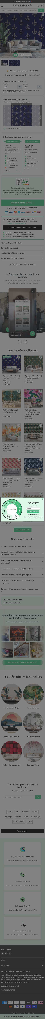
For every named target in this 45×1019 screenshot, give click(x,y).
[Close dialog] (42, 498)
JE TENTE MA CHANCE (33, 511)
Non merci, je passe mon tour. (33, 514)
